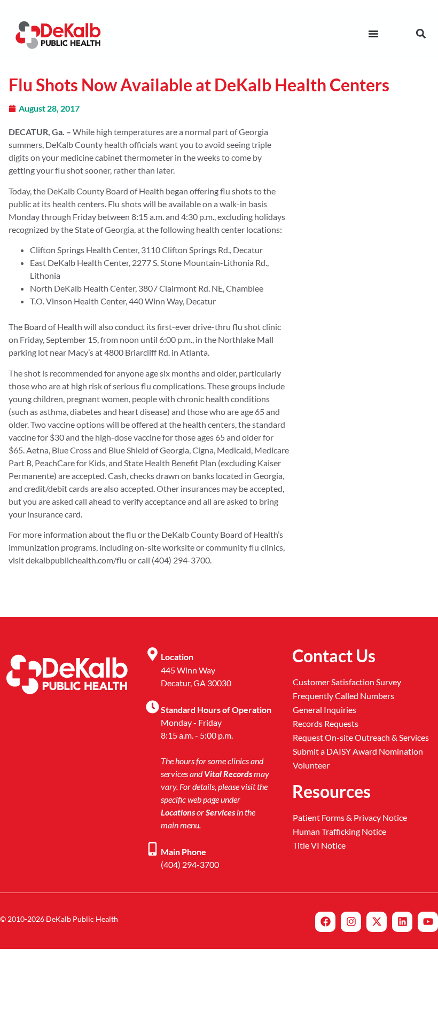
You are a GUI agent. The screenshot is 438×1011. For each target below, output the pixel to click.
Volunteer (311, 765)
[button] (420, 33)
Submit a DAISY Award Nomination (358, 751)
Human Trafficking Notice (339, 831)
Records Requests (325, 723)
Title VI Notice (319, 845)
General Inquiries (324, 709)
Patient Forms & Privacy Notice (350, 817)
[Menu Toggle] (373, 33)
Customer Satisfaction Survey (347, 682)
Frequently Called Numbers (343, 696)
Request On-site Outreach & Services (361, 737)
